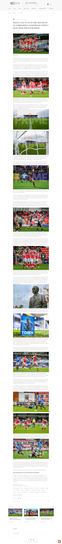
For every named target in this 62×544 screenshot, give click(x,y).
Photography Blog (26, 488)
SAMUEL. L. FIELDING (31, 4)
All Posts (9, 12)
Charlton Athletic (31, 492)
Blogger (47, 488)
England (15, 492)
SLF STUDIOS (31, 3)
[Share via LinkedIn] (18, 498)
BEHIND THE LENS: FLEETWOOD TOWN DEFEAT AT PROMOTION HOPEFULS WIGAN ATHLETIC (15, 519)
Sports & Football (20, 12)
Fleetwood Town (37, 488)
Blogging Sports (37, 492)
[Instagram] (33, 539)
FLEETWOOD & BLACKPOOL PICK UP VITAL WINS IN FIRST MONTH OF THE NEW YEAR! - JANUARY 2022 (46, 519)
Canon (22, 488)
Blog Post (32, 488)
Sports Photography (16, 488)
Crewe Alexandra (25, 492)
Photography (14, 12)
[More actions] (48, 19)
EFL (14, 490)
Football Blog (33, 490)
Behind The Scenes (27, 490)
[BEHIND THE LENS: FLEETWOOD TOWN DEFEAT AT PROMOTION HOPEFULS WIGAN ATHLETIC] (15, 512)
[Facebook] (28, 539)
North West (43, 490)
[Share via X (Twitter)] (15, 498)
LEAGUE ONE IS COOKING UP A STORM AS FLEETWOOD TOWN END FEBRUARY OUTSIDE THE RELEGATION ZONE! (31, 519)
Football (17, 490)
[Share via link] (20, 498)
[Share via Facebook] (13, 498)
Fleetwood (21, 490)
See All (53, 506)
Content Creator (43, 492)
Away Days (38, 490)
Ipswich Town (19, 492)
